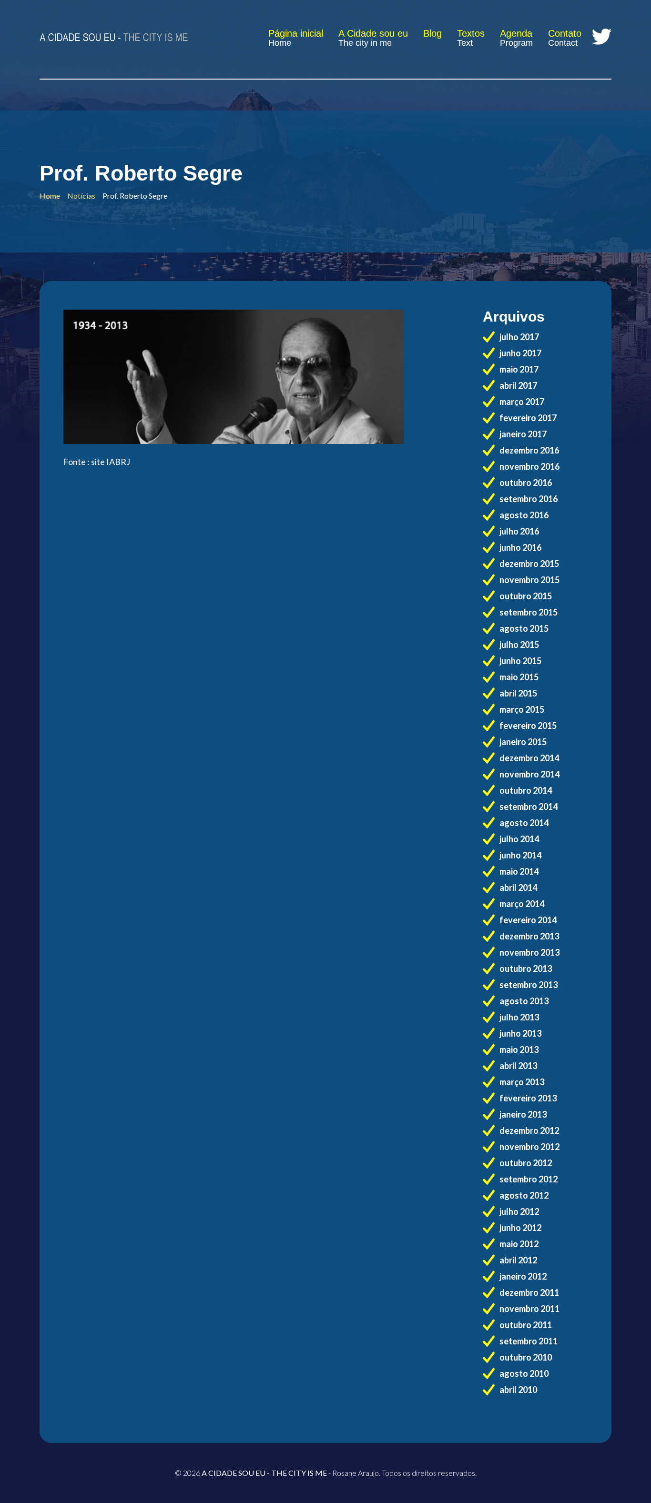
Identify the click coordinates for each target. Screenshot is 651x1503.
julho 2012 (519, 1211)
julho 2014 (519, 839)
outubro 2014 (525, 790)
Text (465, 43)
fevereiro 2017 (528, 418)
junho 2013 (520, 1033)
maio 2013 (519, 1049)
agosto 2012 (524, 1195)
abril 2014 (518, 887)
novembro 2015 (529, 580)
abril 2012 (518, 1260)
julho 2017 (519, 337)
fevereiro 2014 (528, 920)
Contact (563, 43)
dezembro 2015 (529, 563)
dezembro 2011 (529, 1292)
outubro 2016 (525, 482)
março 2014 (521, 903)
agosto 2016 (524, 515)
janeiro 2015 (523, 741)
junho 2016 (520, 547)
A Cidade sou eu (373, 33)
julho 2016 (519, 531)
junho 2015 (520, 661)
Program (516, 43)
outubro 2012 (525, 1163)
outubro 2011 (525, 1325)
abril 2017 (518, 385)
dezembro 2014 (529, 758)
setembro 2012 (528, 1179)
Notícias (81, 195)
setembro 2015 (528, 612)
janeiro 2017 (523, 434)
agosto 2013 (524, 1001)
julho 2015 (519, 644)
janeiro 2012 (523, 1276)
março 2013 (521, 1082)
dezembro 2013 (529, 936)
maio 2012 (519, 1244)
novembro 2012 (529, 1146)
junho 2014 (520, 855)
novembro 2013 (529, 952)
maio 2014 (519, 871)
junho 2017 (520, 353)
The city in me (365, 43)
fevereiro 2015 (528, 725)
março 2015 (521, 709)
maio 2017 (519, 369)
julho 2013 (519, 1017)
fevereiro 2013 (528, 1098)
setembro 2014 (528, 806)
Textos (471, 33)
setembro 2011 (528, 1341)
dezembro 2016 (529, 450)
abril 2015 (518, 693)
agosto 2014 (524, 822)
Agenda (516, 33)
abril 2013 (518, 1065)
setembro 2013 (528, 984)
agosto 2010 (524, 1373)
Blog (432, 33)
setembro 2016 (528, 499)
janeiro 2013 (523, 1114)
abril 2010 (518, 1389)
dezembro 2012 (529, 1130)
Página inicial (295, 33)
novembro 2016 (529, 466)
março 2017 (521, 401)
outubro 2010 (525, 1357)
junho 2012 (520, 1227)
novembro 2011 (529, 1308)
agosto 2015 (524, 628)
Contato (564, 33)
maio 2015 (519, 677)
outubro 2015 (525, 596)
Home (279, 43)
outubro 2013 (525, 968)
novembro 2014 (529, 774)
